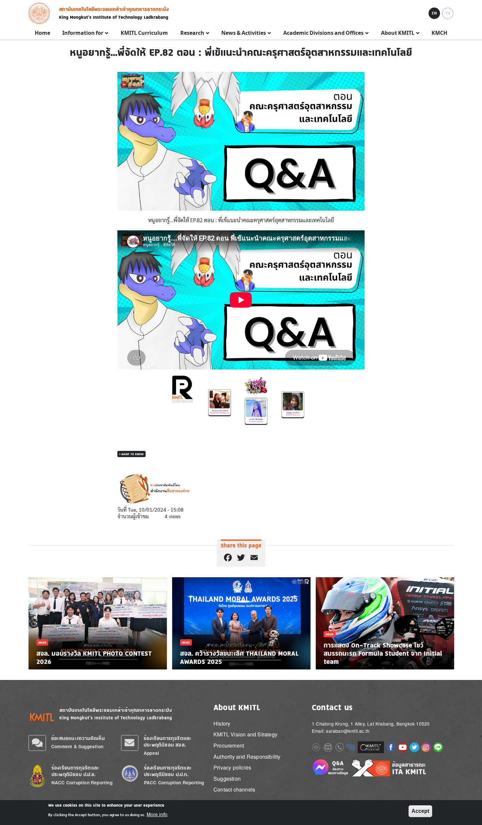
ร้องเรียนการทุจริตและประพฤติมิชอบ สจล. (167, 741)
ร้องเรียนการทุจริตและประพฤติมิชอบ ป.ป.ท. (167, 771)
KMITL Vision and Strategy (245, 734)
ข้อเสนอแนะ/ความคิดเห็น (78, 738)
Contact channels (234, 789)
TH (447, 13)
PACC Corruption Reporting (174, 782)
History (221, 723)
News (42, 642)
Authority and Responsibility (247, 756)
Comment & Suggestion (77, 746)
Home (42, 33)
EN (434, 13)
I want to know (131, 454)
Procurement (228, 745)
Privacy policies (232, 767)
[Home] (41, 13)
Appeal (151, 753)
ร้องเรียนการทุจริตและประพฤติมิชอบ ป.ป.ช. (75, 771)
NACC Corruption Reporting (81, 782)
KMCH (439, 33)
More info (157, 814)
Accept (420, 811)
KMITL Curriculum (144, 33)
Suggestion (227, 778)
